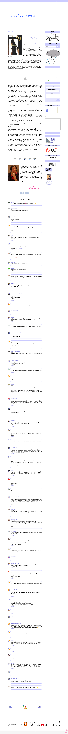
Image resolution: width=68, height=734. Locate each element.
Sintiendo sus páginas (14, 496)
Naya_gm (12, 216)
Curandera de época (14, 563)
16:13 (17, 447)
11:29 (20, 408)
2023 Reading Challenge (51, 107)
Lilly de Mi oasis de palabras (15, 408)
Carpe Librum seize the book (20, 248)
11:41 (14, 216)
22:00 (17, 686)
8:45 (18, 208)
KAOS (37, 1)
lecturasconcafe (13, 686)
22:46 (17, 375)
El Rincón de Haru (13, 375)
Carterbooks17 (13, 589)
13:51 (16, 589)
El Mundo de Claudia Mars (15, 351)
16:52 (14, 599)
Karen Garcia (13, 531)
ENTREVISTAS (32, 1)
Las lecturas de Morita (19, 288)
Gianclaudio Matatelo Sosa (15, 332)
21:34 (14, 538)
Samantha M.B (13, 519)
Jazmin (12, 538)
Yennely (12, 262)
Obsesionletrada (13, 654)
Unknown (12, 225)
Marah (12, 663)
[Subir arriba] (66, 731)
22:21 (17, 310)
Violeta (12, 509)
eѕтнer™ (12, 384)
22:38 (14, 470)
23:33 (15, 317)
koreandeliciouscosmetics (15, 623)
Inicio (12, 1)
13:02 (14, 225)
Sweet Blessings (13, 325)
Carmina (12, 470)
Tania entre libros (13, 447)
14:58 (16, 341)
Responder (12, 204)
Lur (11, 235)
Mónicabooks (13, 303)
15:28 (13, 429)
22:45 (17, 671)
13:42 (20, 623)
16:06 (17, 654)
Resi (11, 275)
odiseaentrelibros (13, 671)
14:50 (14, 509)
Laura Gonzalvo (49, 184)
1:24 (16, 571)
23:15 (15, 556)
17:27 (16, 519)
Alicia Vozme (50, 109)
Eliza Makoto (12, 317)
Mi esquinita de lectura (14, 360)
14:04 (12, 235)
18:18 (14, 262)
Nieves (12, 429)
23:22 (14, 640)
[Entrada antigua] (39, 708)
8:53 (20, 332)
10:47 (16, 398)
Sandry (12, 420)
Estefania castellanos (14, 208)
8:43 (17, 582)
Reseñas (17, 1)
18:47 (13, 663)
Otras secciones (24, 1)
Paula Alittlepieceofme (14, 678)
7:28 (16, 325)
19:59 (13, 275)
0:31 (13, 384)
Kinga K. (12, 202)
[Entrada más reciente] (10, 708)
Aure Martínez (13, 398)
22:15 (16, 303)
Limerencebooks (13, 341)
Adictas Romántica (14, 582)
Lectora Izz (12, 556)
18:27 (14, 268)
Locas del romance (14, 310)
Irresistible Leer (13, 616)
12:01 (14, 420)
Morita (12, 283)
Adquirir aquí (32, 43)
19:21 (19, 351)
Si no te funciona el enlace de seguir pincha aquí (52, 77)
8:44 (14, 202)
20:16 (18, 360)
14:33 (13, 243)
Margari (12, 268)
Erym (11, 243)
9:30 (18, 496)
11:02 (18, 678)
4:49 (16, 616)
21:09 (16, 531)
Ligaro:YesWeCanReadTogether (15, 293)
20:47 (14, 283)
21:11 (21, 293)
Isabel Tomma (13, 571)
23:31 (18, 563)
